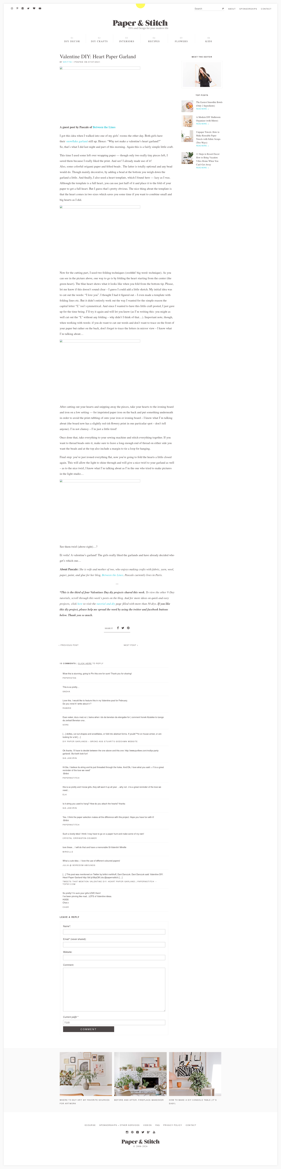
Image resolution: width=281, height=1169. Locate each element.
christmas (72, 52)
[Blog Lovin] (34, 8)
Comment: (68, 964)
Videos (147, 1125)
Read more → (202, 108)
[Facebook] (23, 8)
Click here (85, 663)
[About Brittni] (201, 74)
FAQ (157, 1125)
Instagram (127, 1132)
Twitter (143, 1132)
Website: (67, 952)
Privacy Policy (172, 1125)
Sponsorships (248, 8)
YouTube (153, 1132)
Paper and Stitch (140, 25)
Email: (74, 939)
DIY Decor (72, 41)
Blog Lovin (148, 1132)
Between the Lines (104, 127)
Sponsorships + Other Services (119, 1125)
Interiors (126, 41)
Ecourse (90, 1125)
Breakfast (154, 52)
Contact (266, 8)
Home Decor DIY (99, 47)
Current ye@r (70, 1017)
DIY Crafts (99, 41)
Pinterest (132, 1132)
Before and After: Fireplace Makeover (139, 1100)
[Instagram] (12, 8)
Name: (67, 926)
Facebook (137, 1132)
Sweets (154, 47)
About (232, 8)
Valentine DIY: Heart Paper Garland (98, 56)
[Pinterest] (17, 8)
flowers (181, 41)
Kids (208, 41)
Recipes (154, 41)
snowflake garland (77, 141)
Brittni (67, 62)
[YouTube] (40, 8)
